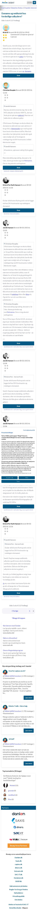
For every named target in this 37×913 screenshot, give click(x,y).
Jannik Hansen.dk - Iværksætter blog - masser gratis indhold (18, 346)
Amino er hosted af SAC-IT (19, 904)
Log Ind (29, 2)
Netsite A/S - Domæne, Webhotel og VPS (13, 171)
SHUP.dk (18, 881)
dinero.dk (18, 868)
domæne (28, 71)
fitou (9, 799)
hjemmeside (15, 129)
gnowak (11, 791)
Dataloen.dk (18, 878)
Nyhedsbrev (18, 893)
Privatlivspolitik (18, 896)
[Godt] (6, 38)
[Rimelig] (6, 35)
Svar (18, 75)
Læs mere (28, 698)
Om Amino (18, 900)
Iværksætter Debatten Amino (11, 8)
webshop (15, 294)
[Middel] (4, 38)
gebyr (21, 57)
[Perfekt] (4, 40)
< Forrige (14, 611)
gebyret (21, 115)
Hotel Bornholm (15, 908)
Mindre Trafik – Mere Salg (18, 706)
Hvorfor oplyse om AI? (17, 671)
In (3, 583)
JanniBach (11, 795)
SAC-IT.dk (18, 875)
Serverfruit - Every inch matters (11, 213)
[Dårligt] (4, 35)
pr (23, 71)
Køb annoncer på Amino (18, 886)
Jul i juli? (11, 739)
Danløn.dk (18, 858)
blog (27, 294)
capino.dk (18, 864)
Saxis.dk (19, 861)
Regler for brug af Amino (18, 889)
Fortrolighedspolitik (29, 430)
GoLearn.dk (18, 871)
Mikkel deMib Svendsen (13, 676)
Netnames (28, 161)
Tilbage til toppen (18, 618)
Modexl (12, 785)
